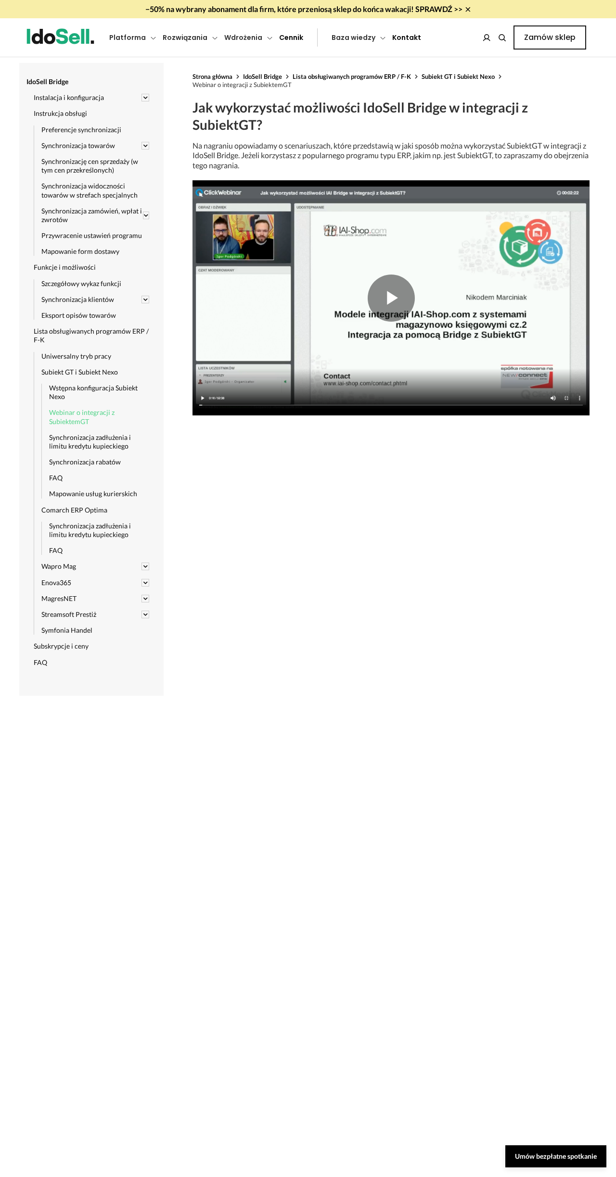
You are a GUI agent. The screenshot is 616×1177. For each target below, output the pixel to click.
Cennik (291, 37)
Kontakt (406, 37)
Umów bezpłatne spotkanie (556, 1156)
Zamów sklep (550, 37)
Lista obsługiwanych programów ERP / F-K (352, 76)
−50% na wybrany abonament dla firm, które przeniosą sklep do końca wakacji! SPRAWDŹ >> (303, 8)
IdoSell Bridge (262, 76)
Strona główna (212, 76)
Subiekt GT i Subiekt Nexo (458, 76)
